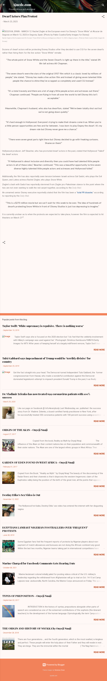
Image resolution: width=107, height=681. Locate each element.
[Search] (103, 5)
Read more (99, 349)
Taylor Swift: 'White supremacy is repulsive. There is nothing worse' (43, 326)
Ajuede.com (22, 5)
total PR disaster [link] (85, 192)
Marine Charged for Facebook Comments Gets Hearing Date (38, 563)
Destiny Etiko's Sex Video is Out (21, 495)
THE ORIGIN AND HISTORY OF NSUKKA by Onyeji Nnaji (36, 628)
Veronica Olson (60, 670)
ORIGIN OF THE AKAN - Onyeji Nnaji (25, 430)
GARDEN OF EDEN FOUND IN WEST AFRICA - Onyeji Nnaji (38, 462)
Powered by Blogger (55, 664)
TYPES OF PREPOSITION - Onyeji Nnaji (26, 596)
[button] (103, 17)
